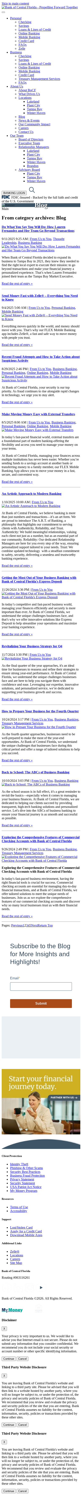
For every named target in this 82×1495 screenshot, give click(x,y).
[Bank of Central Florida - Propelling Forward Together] (40, 7)
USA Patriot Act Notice (25, 1187)
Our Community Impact (34, 124)
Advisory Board (29, 169)
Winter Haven (36, 113)
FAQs (22, 44)
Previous (17, 925)
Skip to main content (15, 3)
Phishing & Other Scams (26, 1168)
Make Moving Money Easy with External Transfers (38, 414)
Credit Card (26, 41)
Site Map (16, 1263)
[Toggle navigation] (3, 12)
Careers (24, 128)
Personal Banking (63, 307)
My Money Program (23, 1190)
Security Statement (22, 1183)
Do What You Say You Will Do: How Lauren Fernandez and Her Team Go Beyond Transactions (38, 228)
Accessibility (18, 1211)
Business (16, 52)
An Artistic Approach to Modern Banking (31, 493)
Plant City (33, 105)
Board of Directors (31, 139)
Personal (15, 18)
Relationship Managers (34, 147)
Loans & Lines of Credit (35, 29)
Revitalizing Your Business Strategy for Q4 (32, 646)
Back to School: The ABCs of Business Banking (35, 772)
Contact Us (26, 132)
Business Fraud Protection (27, 1175)
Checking (25, 22)
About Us (16, 86)
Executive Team (29, 143)
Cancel (22, 1358)
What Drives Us (29, 94)
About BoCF (27, 90)
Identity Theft (19, 1164)
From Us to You (40, 239)
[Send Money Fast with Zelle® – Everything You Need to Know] (41, 319)
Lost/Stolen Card (21, 1227)
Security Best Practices (25, 1172)
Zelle (22, 48)
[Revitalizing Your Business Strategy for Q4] (32, 658)
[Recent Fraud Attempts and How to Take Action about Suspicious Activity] (41, 380)
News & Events (29, 120)
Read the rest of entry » (17, 283)
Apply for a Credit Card (26, 1231)
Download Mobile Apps (26, 1235)
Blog (22, 116)
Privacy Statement (22, 1179)
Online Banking (29, 33)
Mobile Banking (29, 37)
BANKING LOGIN (14, 193)
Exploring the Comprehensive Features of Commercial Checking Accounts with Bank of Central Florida (40, 839)
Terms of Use (19, 1207)
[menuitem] (45, 33)
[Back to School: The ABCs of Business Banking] (36, 784)
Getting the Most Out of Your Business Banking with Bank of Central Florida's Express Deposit (39, 579)
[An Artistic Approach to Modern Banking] (31, 506)
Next (34, 925)
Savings (24, 26)
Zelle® (14, 1251)
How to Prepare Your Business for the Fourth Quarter (40, 711)
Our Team (17, 135)
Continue (8, 1358)
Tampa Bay (34, 109)
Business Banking (30, 242)
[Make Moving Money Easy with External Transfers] (37, 430)
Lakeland (33, 101)
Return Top (45, 925)
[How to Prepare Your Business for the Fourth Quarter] (39, 727)
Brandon (32, 166)
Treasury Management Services (39, 79)
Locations (25, 98)
